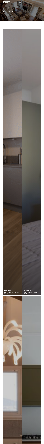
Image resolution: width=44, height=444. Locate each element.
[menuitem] (40, 2)
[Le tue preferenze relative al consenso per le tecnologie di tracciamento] (42, 442)
